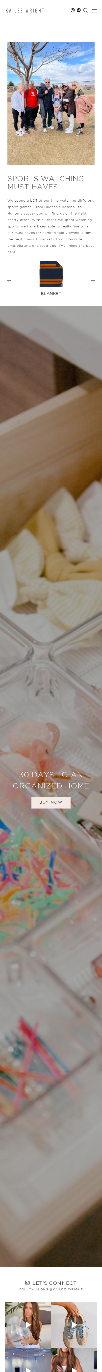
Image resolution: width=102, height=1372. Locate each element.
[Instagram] (47, 1343)
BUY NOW (51, 802)
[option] (51, 280)
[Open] (28, 1325)
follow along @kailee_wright (51, 1289)
